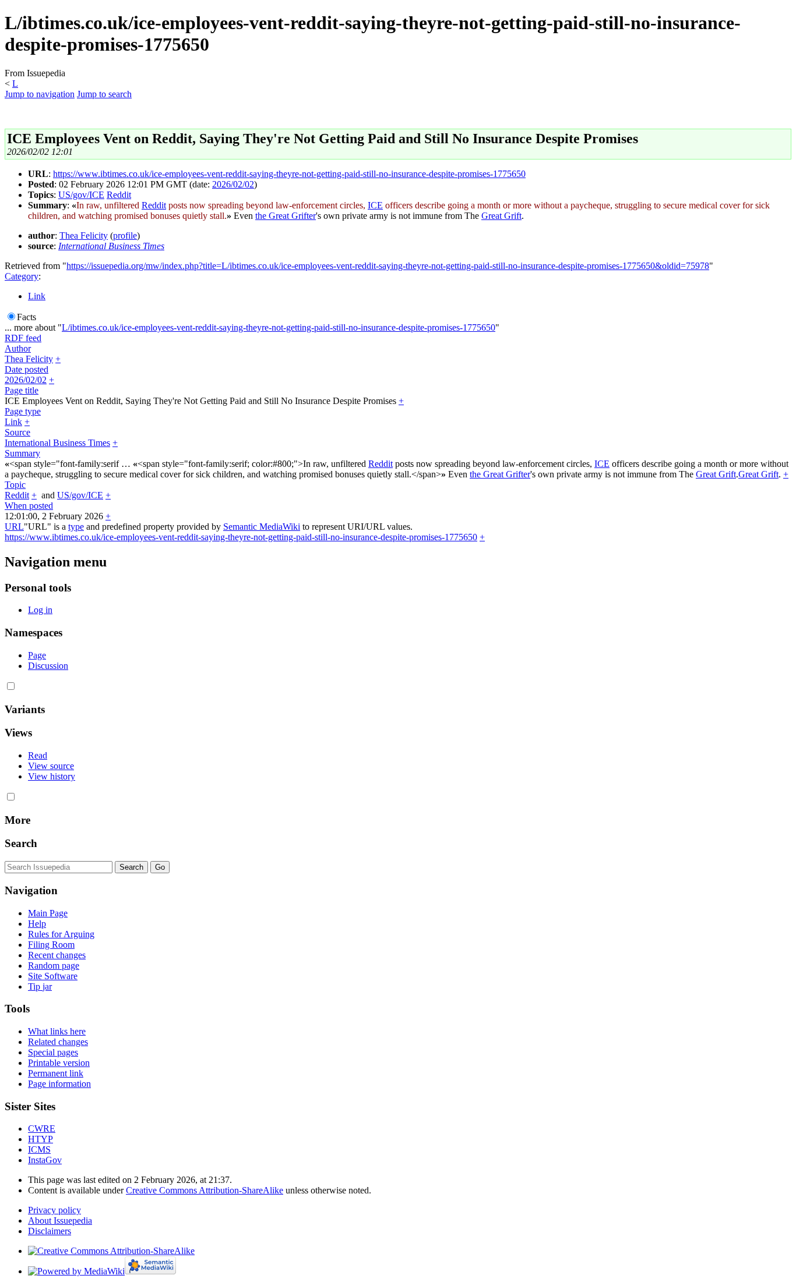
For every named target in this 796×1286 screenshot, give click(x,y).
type (76, 527)
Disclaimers (49, 1231)
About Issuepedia (60, 1220)
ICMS (39, 1149)
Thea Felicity (83, 235)
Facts (26, 317)
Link (36, 296)
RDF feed (23, 338)
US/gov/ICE (81, 195)
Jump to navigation (40, 94)
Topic (15, 485)
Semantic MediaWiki (261, 527)
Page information (59, 1084)
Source (17, 432)
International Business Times (111, 246)
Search (21, 843)
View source (51, 766)
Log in (40, 610)
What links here (57, 1031)
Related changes (58, 1042)
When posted (29, 506)
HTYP (40, 1139)
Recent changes (57, 955)
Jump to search (104, 94)
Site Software (53, 976)
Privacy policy (54, 1210)
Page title (21, 390)
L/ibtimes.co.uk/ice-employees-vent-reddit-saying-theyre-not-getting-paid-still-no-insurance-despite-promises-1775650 (278, 327)
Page (37, 655)
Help (37, 924)
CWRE (41, 1128)
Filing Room (51, 945)
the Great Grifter (285, 216)
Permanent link (55, 1073)
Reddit (119, 195)
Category (21, 276)
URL (14, 527)
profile (125, 235)
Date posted (26, 369)
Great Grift (501, 216)
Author (18, 348)
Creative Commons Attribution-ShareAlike (204, 1190)
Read (37, 755)
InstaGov (45, 1160)
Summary (22, 453)
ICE (375, 205)
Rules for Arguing (61, 934)
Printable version (59, 1063)
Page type (23, 411)
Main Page (48, 913)
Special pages (53, 1052)
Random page (53, 965)
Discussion (48, 666)
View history (51, 776)
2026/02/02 (233, 184)
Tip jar (40, 986)
